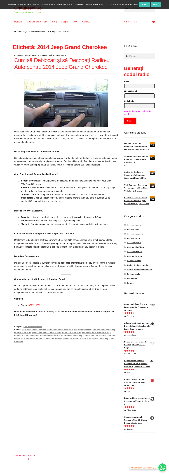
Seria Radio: (129, 101)
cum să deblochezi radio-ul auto (46, 333)
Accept (144, 4)
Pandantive (132, 278)
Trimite (130, 121)
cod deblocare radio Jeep (104, 329)
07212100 (33, 305)
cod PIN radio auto (22, 333)
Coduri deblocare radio (137, 265)
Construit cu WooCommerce (42, 459)
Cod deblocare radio (33, 327)
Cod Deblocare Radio (37, 22)
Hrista (42, 55)
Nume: (127, 81)
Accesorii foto (133, 238)
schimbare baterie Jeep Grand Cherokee (44, 338)
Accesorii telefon (134, 256)
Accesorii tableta (134, 252)
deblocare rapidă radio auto (26, 335)
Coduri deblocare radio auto (139, 269)
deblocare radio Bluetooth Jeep (96, 333)
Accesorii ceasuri (135, 234)
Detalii (156, 4)
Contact (86, 22)
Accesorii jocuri (134, 243)
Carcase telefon (134, 261)
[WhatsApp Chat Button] (162, 467)
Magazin (18, 22)
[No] (165, 4)
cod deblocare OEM (82, 329)
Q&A (75, 22)
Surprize (131, 283)
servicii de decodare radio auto (77, 338)
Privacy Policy (21, 459)
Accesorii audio (134, 225)
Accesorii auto (133, 229)
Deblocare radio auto (71, 333)
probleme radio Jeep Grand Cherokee (81, 335)
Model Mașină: (130, 91)
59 (39, 305)
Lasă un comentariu (57, 55)
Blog (54, 22)
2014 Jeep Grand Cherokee (34, 329)
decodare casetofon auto (51, 335)
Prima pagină (23, 31)
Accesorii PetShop (135, 247)
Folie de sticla (133, 274)
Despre (64, 22)
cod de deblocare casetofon (60, 329)
